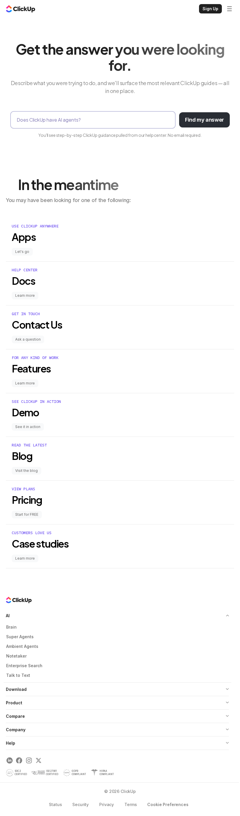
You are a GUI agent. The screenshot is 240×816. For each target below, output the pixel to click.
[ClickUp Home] (20, 8)
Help (10, 743)
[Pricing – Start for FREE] (120, 502)
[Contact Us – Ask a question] (120, 327)
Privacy (106, 804)
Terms (130, 804)
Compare (15, 716)
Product (14, 702)
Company (15, 729)
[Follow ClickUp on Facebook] (19, 760)
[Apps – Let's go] (120, 239)
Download (16, 689)
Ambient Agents (22, 646)
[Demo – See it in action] (120, 415)
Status (55, 804)
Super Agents (20, 636)
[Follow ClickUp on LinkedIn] (9, 760)
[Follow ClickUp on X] (38, 760)
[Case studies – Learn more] (120, 546)
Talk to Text (18, 675)
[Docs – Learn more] (120, 283)
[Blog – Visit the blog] (120, 458)
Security (80, 804)
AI (8, 615)
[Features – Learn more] (120, 371)
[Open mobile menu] (229, 8)
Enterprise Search (24, 665)
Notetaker (16, 655)
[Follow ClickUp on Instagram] (28, 760)
